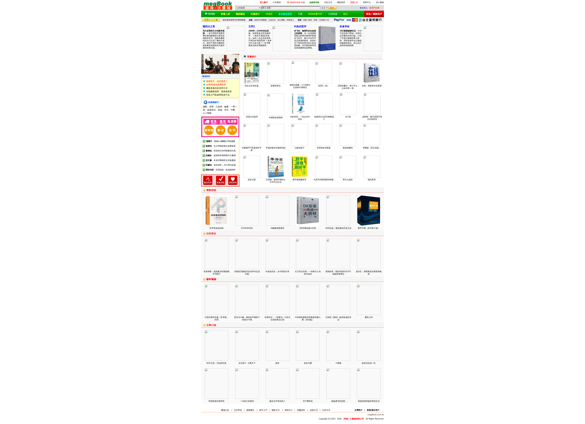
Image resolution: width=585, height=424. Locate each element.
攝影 (205, 106)
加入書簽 (380, 2)
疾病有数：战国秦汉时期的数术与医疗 (216, 272)
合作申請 (238, 410)
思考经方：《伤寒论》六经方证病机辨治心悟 (277, 318)
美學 (211, 106)
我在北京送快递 (252, 86)
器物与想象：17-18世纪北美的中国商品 (300, 86)
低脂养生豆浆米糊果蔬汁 (324, 118)
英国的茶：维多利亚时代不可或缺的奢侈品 (338, 272)
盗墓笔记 (211, 110)
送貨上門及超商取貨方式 (218, 95)
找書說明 (301, 410)
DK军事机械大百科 (308, 228)
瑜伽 (220, 110)
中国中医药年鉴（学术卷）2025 (216, 318)
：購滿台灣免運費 (220, 141)
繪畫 (226, 106)
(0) (297, 2)
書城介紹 (225, 410)
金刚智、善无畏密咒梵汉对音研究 (372, 118)
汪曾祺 (219, 106)
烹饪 (226, 110)
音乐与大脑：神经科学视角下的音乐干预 (247, 318)
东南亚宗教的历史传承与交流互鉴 (247, 272)
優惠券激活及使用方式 (216, 88)
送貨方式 (314, 410)
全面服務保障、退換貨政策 (219, 91)
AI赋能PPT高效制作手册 (252, 149)
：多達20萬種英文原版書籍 (221, 160)
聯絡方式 (276, 410)
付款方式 (328, 2)
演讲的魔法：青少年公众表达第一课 (348, 87)
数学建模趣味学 (300, 179)
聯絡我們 (341, 2)
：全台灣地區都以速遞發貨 (221, 146)
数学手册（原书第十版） (369, 228)
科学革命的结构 (216, 228)
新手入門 (263, 410)
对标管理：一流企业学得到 (300, 118)
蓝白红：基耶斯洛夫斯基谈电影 (369, 272)
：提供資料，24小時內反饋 (224, 165)
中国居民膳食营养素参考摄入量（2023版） (308, 318)
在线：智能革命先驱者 (372, 86)
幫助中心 (367, 2)
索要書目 (250, 410)
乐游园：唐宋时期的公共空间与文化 (275, 180)
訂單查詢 (277, 2)
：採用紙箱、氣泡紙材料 (225, 170)
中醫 (233, 110)
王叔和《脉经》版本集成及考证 (338, 318)
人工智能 (207, 113)
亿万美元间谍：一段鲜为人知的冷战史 (308, 272)
